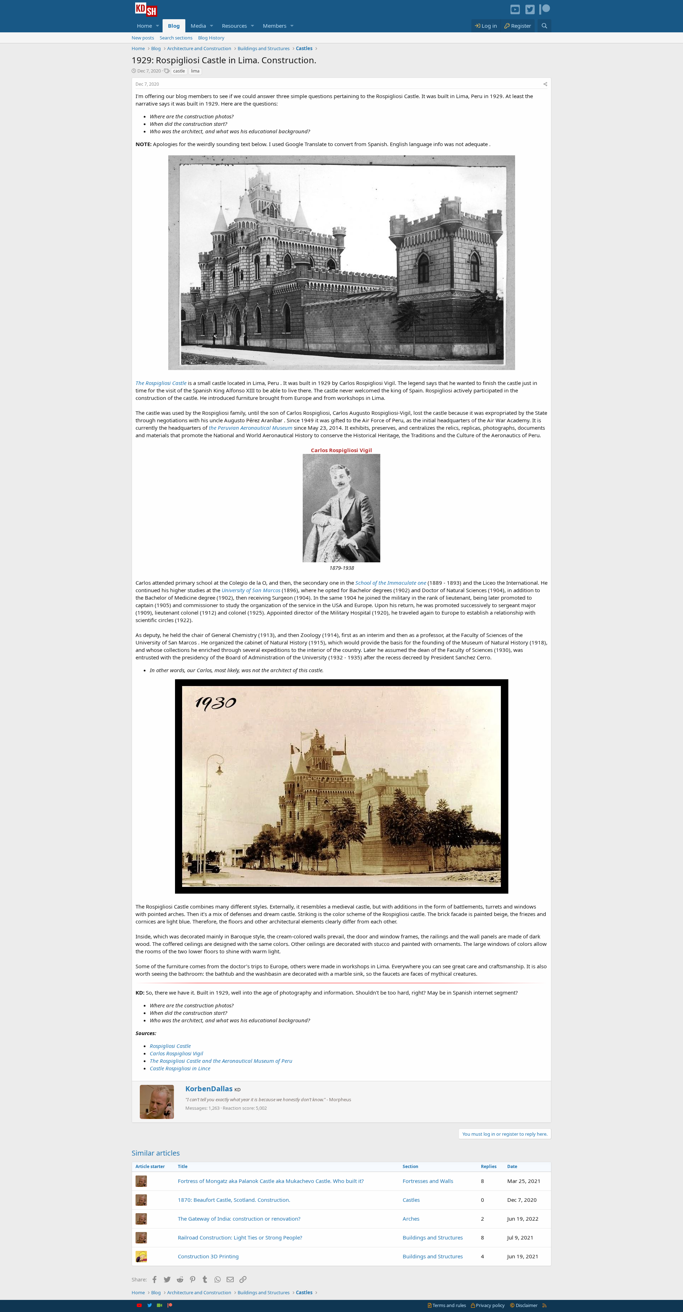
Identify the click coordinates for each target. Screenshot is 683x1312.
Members (274, 25)
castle (179, 71)
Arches (411, 1218)
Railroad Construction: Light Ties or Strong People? (240, 1237)
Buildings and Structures (433, 1237)
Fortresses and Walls (428, 1180)
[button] (158, 25)
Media (198, 25)
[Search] (544, 25)
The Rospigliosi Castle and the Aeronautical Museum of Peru (221, 1060)
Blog (174, 25)
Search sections (176, 37)
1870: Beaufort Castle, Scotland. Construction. (234, 1199)
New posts (143, 37)
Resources (234, 25)
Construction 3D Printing (208, 1256)
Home (144, 25)
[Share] (545, 84)
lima (195, 71)
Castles (411, 1199)
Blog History (211, 37)
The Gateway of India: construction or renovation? (239, 1218)
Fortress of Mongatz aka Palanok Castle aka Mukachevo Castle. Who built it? (271, 1180)
